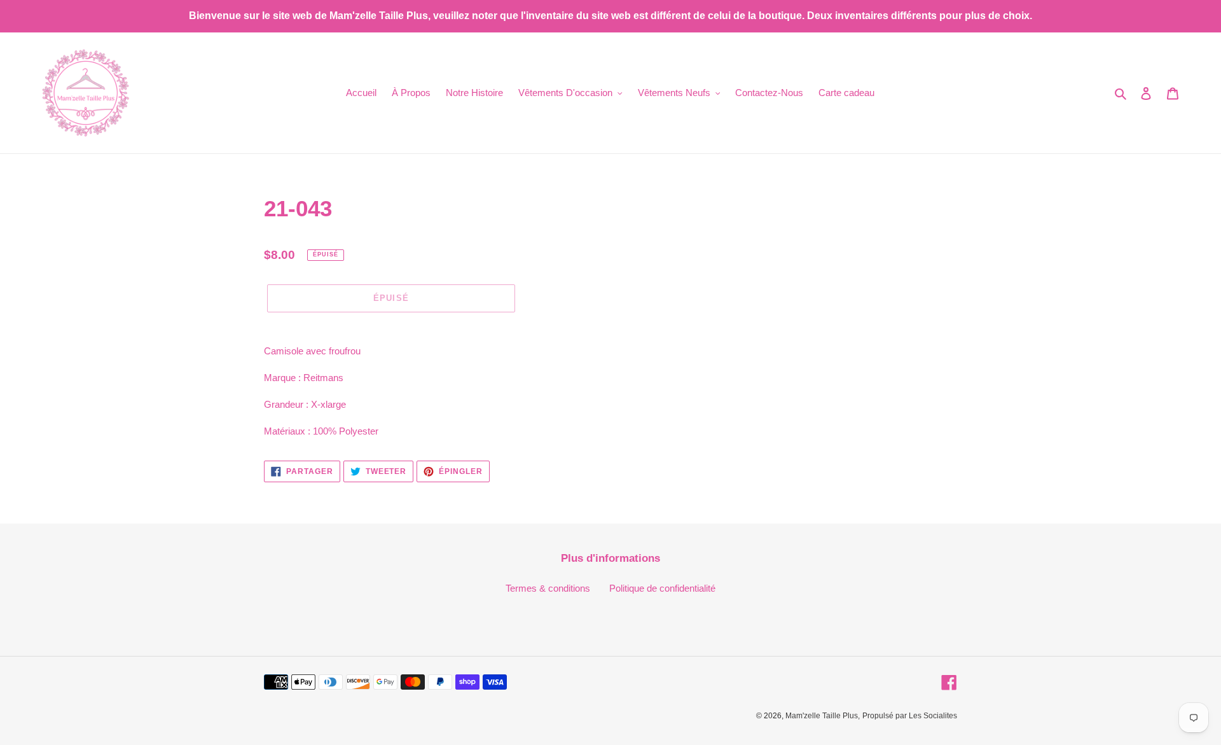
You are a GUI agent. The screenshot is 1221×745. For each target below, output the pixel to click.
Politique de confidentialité (662, 588)
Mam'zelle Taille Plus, (822, 715)
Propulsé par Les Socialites (909, 715)
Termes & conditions (548, 588)
